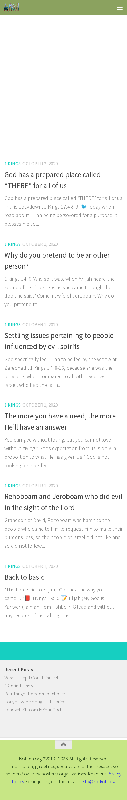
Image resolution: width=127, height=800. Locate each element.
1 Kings (12, 164)
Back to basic (24, 577)
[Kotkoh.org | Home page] (14, 7)
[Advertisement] (63, 88)
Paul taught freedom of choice (34, 693)
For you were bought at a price (35, 701)
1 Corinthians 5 (18, 685)
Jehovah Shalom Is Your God (32, 709)
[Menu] (119, 7)
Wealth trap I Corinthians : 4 (31, 677)
